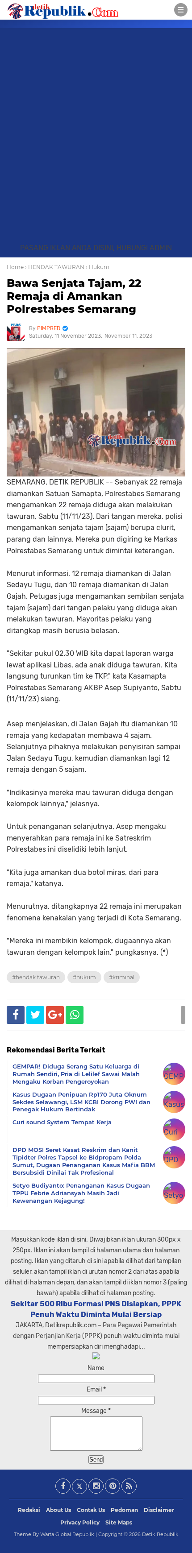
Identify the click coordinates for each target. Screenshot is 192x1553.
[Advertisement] (96, 142)
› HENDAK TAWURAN (54, 267)
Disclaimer (159, 1510)
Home (15, 267)
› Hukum (97, 267)
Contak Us (91, 1510)
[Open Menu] (181, 10)
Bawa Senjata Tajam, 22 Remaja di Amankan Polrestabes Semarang (74, 296)
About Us (58, 1510)
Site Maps (118, 1522)
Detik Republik (160, 1534)
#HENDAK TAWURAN (36, 977)
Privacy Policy (80, 1522)
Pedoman (124, 1510)
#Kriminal (121, 977)
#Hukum (84, 977)
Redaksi (29, 1510)
